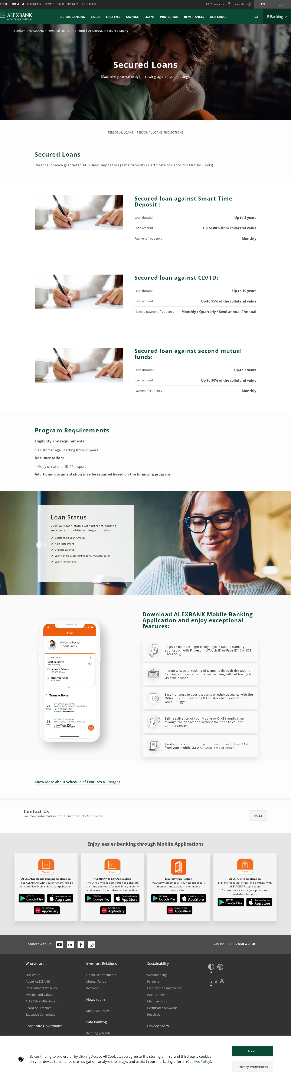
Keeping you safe (98, 1033)
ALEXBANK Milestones (41, 1001)
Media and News (98, 1011)
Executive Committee (40, 1014)
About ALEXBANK (38, 981)
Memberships (157, 1001)
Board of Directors (39, 1008)
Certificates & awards (162, 1008)
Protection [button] (169, 17)
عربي (281, 4)
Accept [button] (253, 1051)
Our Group (218, 17)
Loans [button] (149, 17)
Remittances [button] (194, 17)
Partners (153, 981)
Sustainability (157, 975)
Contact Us (217, 4)
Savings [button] (132, 17)
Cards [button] (95, 17)
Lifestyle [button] (113, 17)
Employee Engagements (164, 988)
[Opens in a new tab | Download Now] (32, 899)
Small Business (68, 4)
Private (49, 4)
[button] (256, 16)
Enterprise (89, 4)
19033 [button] (257, 816)
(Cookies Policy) (198, 1061)
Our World (33, 975)
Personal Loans (120, 132)
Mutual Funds (96, 981)
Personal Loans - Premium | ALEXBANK (75, 31)
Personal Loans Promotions (160, 132)
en (263, 4)
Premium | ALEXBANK (28, 31)
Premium (18, 4)
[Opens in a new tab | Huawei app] (47, 911)
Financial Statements (101, 975)
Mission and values (39, 995)
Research (92, 988)
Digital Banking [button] (72, 17)
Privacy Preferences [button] (253, 1067)
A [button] (211, 982)
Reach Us (153, 1014)
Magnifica (34, 4)
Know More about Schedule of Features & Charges (77, 782)
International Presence (42, 988)
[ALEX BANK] (16, 16)
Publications (156, 995)
